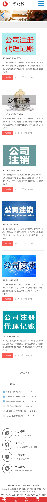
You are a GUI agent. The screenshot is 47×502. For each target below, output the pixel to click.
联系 (37, 501)
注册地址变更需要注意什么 (11, 170)
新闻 (15, 501)
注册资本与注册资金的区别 (11, 58)
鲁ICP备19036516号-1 (27, 491)
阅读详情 (8, 77)
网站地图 (11, 485)
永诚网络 (36, 485)
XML (19, 485)
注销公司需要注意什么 (10, 224)
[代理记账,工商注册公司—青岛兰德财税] (14, 3)
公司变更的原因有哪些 (10, 280)
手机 (26, 501)
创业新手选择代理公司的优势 (12, 114)
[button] (3, 15)
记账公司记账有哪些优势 (11, 336)
